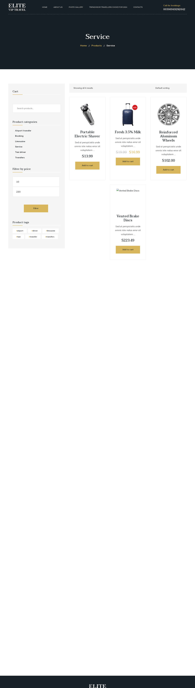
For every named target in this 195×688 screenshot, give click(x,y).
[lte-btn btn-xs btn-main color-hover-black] (87, 165)
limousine (51, 231)
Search (55, 108)
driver (35, 231)
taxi (19, 237)
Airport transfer (23, 130)
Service (18, 146)
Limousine (20, 141)
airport (20, 231)
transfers (50, 237)
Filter (36, 208)
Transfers (20, 157)
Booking (19, 136)
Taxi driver (20, 152)
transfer (33, 237)
